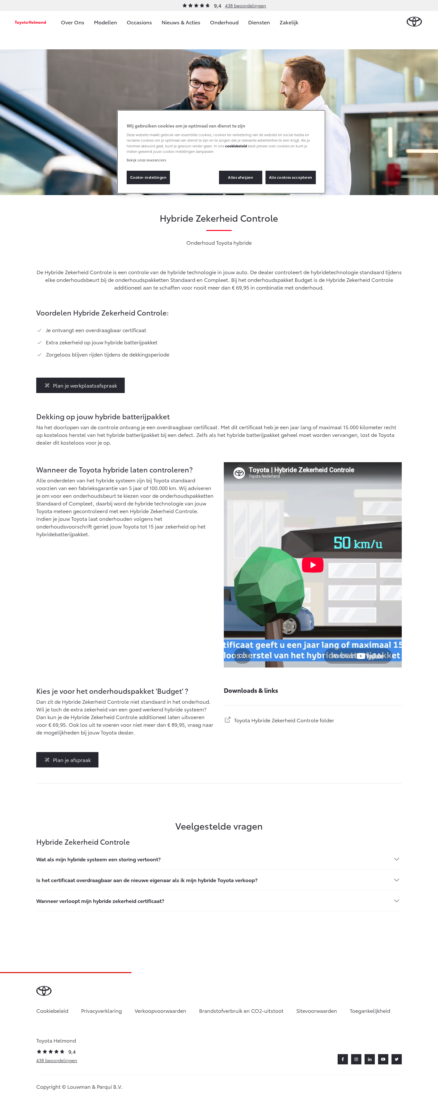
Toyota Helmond (30, 22)
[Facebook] (343, 1059)
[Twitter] (397, 1059)
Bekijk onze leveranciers (146, 159)
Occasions (139, 22)
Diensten (259, 22)
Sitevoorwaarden (316, 1010)
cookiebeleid (236, 145)
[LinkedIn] (370, 1059)
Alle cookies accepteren (290, 177)
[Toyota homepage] (414, 22)
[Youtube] (383, 1059)
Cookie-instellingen (148, 177)
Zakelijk (289, 22)
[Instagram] (356, 1059)
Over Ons (72, 22)
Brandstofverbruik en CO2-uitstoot (241, 1010)
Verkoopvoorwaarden (160, 1010)
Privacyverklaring (101, 1010)
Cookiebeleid (52, 1010)
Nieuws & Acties (181, 22)
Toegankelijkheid (370, 1010)
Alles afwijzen (240, 177)
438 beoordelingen (245, 5)
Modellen (105, 22)
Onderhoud (224, 22)
